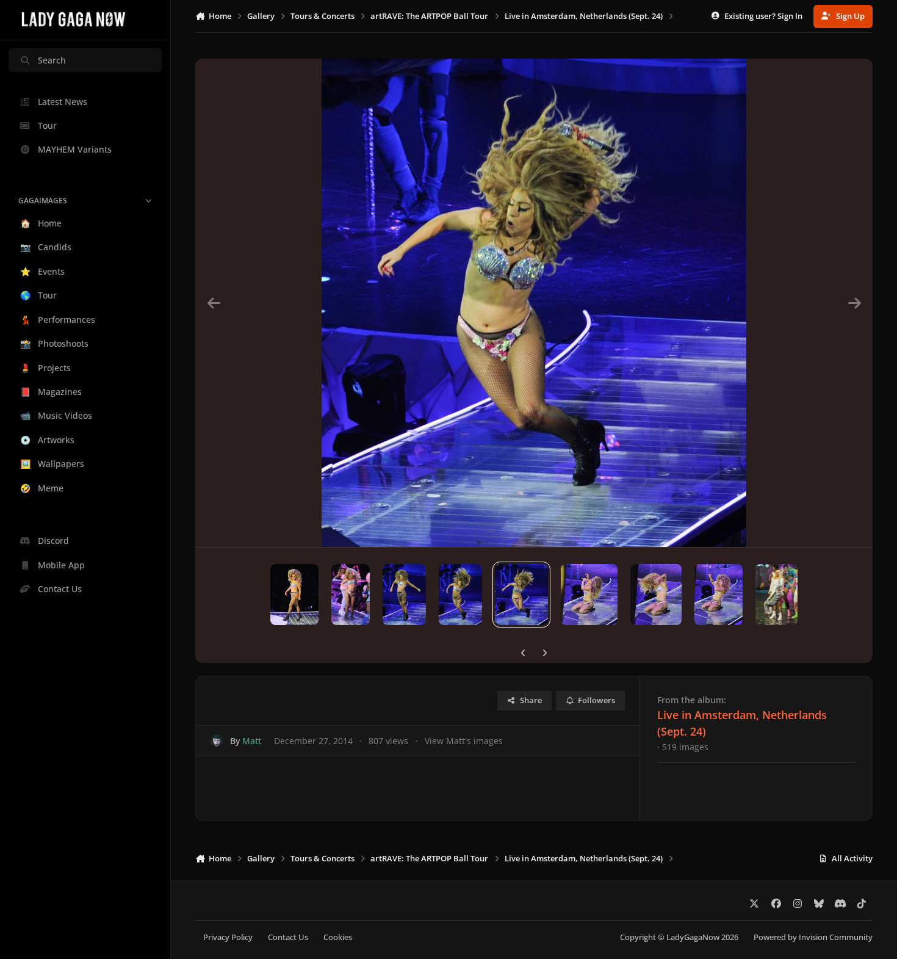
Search (52, 60)
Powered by (813, 937)
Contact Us (288, 937)
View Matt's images (464, 741)
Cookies (337, 937)
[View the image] (294, 594)
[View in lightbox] (534, 303)
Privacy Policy (228, 937)
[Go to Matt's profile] (217, 740)
